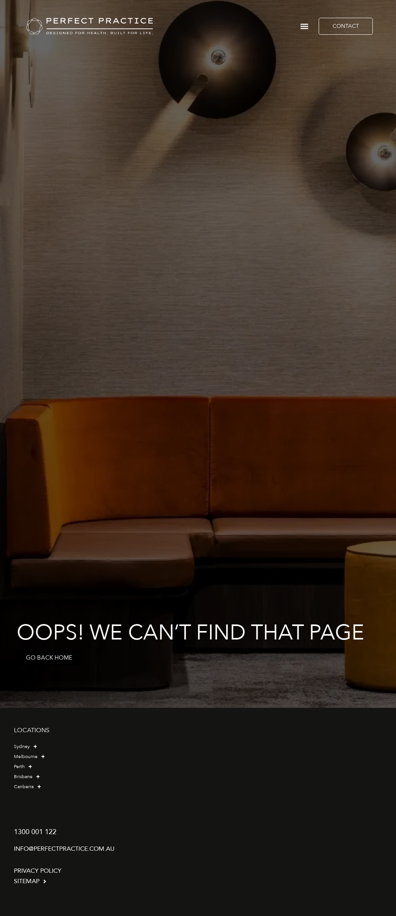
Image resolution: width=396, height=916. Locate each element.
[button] (304, 26)
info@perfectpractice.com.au (64, 849)
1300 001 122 (35, 832)
